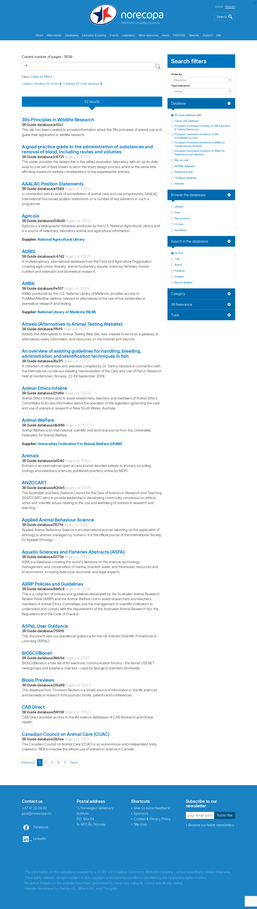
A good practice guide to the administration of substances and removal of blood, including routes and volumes (87, 149)
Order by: (176, 74)
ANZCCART (34, 482)
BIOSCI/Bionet (37, 653)
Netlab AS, (68, 888)
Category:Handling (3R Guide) (40, 83)
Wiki (218, 35)
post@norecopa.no (37, 813)
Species (194, 35)
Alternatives (54, 35)
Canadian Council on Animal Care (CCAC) (65, 734)
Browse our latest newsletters (211, 825)
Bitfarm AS (86, 888)
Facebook (40, 827)
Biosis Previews (38, 680)
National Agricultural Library (61, 239)
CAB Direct (33, 707)
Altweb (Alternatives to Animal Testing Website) (72, 324)
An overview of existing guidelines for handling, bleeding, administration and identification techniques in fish (81, 353)
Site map (140, 824)
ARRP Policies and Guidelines (52, 584)
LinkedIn (39, 839)
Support (208, 35)
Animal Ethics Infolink (44, 388)
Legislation (128, 35)
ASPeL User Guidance (45, 626)
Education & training (94, 35)
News (165, 35)
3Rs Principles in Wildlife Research (58, 119)
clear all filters (41, 76)
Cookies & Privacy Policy (152, 819)
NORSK (219, 6)
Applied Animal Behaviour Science (58, 520)
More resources (149, 35)
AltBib (28, 283)
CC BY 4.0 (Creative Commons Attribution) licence (135, 872)
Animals (30, 455)
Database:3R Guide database (81, 83)
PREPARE (179, 35)
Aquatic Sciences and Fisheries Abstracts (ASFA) (73, 552)
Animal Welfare (38, 420)
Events (114, 35)
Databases (71, 35)
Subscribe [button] (225, 815)
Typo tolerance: (180, 85)
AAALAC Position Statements (53, 183)
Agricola (30, 216)
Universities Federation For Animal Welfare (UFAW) (80, 444)
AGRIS (28, 251)
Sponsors (141, 813)
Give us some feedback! (152, 808)
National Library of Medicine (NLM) (67, 312)
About (39, 35)
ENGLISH (230, 6)
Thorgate (110, 888)
